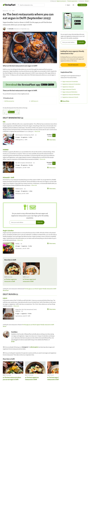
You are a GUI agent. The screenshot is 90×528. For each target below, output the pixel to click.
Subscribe (40, 222)
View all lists (65, 101)
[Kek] (8, 139)
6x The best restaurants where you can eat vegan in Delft (12, 378)
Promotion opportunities (72, 1)
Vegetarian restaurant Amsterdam (71, 84)
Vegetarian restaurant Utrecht (70, 97)
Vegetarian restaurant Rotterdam (71, 94)
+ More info (37, 131)
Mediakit (87, 1)
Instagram (25, 347)
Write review (83, 5)
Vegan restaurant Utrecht (69, 89)
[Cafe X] (8, 313)
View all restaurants (73, 65)
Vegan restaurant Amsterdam (70, 81)
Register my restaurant (61, 1)
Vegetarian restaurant (68, 87)
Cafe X (5, 298)
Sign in (68, 5)
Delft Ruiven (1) (34, 101)
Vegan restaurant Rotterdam (69, 92)
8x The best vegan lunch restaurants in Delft (54, 378)
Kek (4, 122)
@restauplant (34, 347)
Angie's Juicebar (8, 230)
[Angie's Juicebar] (8, 248)
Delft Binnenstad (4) (9, 101)
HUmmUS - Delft (8, 177)
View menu (52, 140)
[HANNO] (8, 167)
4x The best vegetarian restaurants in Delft (32, 378)
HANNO (5, 149)
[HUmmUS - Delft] (8, 193)
